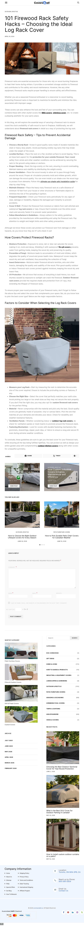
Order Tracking (24, 884)
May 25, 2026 (50, 815)
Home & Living (51, 664)
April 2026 (9, 757)
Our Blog (8, 891)
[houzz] (82, 912)
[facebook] (63, 912)
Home (8, 873)
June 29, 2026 (22, 541)
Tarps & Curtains (53, 708)
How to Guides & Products (57, 669)
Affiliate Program (25, 891)
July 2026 (9, 740)
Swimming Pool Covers (55, 703)
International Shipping (26, 887)
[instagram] (77, 912)
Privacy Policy (24, 877)
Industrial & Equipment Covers (58, 675)
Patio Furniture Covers (61, 532)
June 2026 (9, 746)
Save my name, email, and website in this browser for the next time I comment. (39, 603)
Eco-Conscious (52, 653)
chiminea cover (59, 113)
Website (59, 593)
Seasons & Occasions (54, 697)
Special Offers (10, 887)
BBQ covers (47, 113)
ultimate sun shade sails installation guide (57, 181)
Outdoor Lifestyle (11, 11)
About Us (9, 877)
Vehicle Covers (52, 720)
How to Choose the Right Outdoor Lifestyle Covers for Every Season (22, 537)
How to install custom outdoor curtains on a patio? (62, 855)
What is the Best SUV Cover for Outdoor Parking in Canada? (59, 811)
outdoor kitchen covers (48, 446)
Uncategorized (52, 714)
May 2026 (8, 751)
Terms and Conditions (26, 880)
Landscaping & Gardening (56, 681)
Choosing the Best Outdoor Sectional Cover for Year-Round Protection (61, 768)
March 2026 (9, 763)
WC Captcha (10, 609)
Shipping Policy (24, 873)
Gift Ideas (50, 658)
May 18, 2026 (50, 859)
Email (34, 593)
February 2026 (11, 768)
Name (10, 593)
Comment (11, 567)
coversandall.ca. (38, 908)
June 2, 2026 (50, 771)
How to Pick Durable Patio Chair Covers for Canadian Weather (61, 537)
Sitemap (8, 880)
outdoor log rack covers (62, 421)
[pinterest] (68, 912)
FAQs (7, 884)
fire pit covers (65, 247)
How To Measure (11, 894)
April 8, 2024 (12, 480)
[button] (40, 545)
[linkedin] (73, 912)
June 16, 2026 (61, 541)
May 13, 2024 (52, 480)
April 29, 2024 (9, 36)
